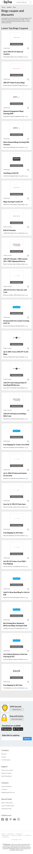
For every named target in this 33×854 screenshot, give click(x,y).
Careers (3, 757)
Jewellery (9, 7)
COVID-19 (19, 834)
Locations (4, 789)
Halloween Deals (6, 808)
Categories (10, 834)
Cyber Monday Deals (7, 805)
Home (3, 7)
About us (4, 754)
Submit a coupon (6, 773)
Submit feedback (6, 776)
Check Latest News (16, 719)
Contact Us (5, 837)
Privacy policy (5, 835)
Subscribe (27, 738)
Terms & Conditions (17, 835)
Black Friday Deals (7, 802)
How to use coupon (7, 770)
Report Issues (17, 709)
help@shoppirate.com (8, 792)
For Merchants (5, 760)
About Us (27, 835)
